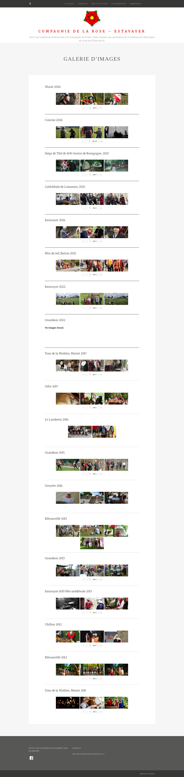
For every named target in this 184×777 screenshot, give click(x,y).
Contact (83, 4)
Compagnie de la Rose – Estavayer (92, 31)
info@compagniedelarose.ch (88, 754)
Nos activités (99, 4)
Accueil (69, 4)
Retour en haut (147, 774)
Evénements (119, 4)
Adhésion (135, 4)
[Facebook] (30, 3)
